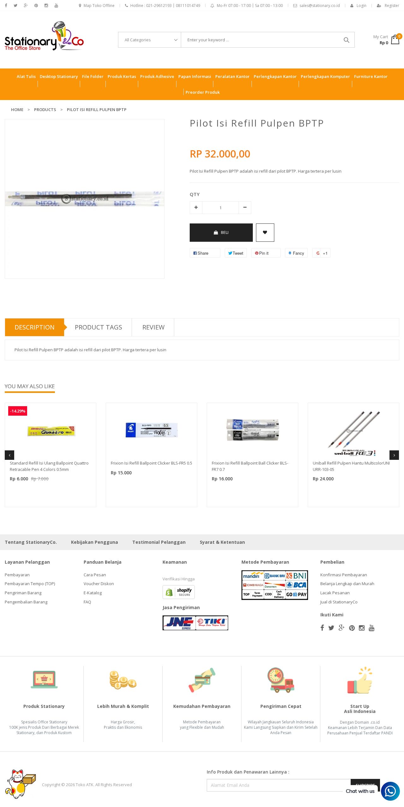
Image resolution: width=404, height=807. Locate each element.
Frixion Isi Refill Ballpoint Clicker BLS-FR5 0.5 (151, 463)
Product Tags (98, 327)
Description (35, 327)
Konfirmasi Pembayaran (343, 575)
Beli (225, 232)
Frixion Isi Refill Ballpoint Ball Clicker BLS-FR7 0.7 (250, 466)
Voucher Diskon (99, 583)
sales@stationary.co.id (320, 5)
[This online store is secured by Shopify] (179, 591)
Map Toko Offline (99, 5)
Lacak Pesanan (335, 593)
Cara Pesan (95, 575)
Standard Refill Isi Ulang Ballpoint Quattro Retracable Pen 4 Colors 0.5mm (49, 466)
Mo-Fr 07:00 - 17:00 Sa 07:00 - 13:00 (250, 5)
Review (153, 327)
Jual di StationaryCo (339, 602)
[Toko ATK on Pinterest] (36, 6)
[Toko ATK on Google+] (26, 6)
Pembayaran (17, 575)
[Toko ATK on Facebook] (6, 6)
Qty (194, 194)
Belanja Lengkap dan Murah (347, 583)
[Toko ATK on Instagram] (46, 6)
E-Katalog (93, 593)
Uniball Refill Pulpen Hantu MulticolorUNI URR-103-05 (351, 466)
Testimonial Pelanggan (159, 542)
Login (361, 5)
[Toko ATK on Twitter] (15, 6)
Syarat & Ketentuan (222, 542)
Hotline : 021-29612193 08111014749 (165, 5)
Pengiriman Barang (23, 593)
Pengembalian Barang (26, 602)
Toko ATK (84, 784)
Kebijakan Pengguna (94, 542)
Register (392, 5)
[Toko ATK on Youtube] (56, 6)
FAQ (87, 602)
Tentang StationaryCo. (31, 542)
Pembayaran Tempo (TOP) (30, 583)
